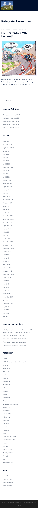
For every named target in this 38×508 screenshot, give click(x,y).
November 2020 (8, 219)
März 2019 (6, 264)
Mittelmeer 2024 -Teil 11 (11, 124)
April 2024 (6, 164)
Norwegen (6, 407)
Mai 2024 (6, 161)
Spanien (5, 443)
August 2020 (7, 229)
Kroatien (5, 391)
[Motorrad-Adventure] (7, 5)
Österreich (6, 410)
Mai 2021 (6, 209)
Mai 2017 (6, 316)
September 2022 (8, 187)
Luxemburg (6, 397)
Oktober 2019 (7, 245)
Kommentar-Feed (8, 482)
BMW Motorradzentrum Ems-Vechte (15, 362)
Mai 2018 (6, 287)
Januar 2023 (7, 180)
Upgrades (6, 456)
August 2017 (7, 307)
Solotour (5, 433)
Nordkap (5, 401)
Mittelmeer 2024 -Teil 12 (11, 121)
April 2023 (6, 177)
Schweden (6, 423)
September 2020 (8, 226)
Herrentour (23, 29)
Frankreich (6, 381)
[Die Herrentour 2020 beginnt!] (19, 58)
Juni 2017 (6, 313)
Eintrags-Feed (7, 479)
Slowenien (6, 430)
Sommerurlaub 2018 (9, 436)
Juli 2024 (6, 154)
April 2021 (6, 212)
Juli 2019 (6, 255)
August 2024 (7, 151)
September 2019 (8, 248)
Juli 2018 (6, 281)
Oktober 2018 (7, 271)
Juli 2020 (6, 232)
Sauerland (6, 420)
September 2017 (8, 303)
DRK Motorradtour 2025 (11, 118)
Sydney (19, 505)
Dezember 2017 (8, 297)
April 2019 (6, 261)
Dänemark (6, 365)
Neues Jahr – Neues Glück (11, 115)
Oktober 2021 (7, 203)
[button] (32, 5)
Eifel (4, 375)
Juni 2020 (6, 235)
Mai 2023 (6, 174)
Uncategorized (8, 453)
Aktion (15, 29)
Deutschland (7, 368)
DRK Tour (6, 372)
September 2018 (8, 274)
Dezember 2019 (8, 242)
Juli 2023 (6, 170)
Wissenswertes (8, 462)
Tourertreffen (7, 449)
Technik (5, 446)
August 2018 (7, 277)
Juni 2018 (6, 284)
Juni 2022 (6, 193)
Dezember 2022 (8, 183)
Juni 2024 (6, 157)
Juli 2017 (6, 310)
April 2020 (6, 238)
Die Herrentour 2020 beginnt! (15, 34)
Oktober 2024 (7, 144)
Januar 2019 (7, 268)
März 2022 (6, 196)
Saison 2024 (7, 417)
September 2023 (8, 167)
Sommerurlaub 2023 (9, 440)
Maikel (5, 339)
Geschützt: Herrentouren (16, 335)
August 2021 (7, 206)
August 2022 (7, 190)
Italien (5, 388)
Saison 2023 (7, 414)
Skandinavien (7, 427)
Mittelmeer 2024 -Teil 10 (11, 128)
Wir (4, 459)
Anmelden (6, 476)
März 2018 (6, 294)
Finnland (5, 378)
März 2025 (6, 141)
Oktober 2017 (7, 300)
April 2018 (6, 290)
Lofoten (5, 394)
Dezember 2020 (8, 216)
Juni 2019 (6, 258)
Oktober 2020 (7, 222)
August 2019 (7, 251)
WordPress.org (7, 486)
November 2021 (8, 200)
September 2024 (8, 148)
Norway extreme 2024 (10, 404)
